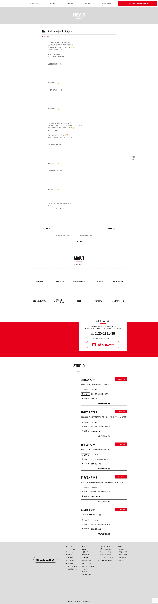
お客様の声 (69, 4)
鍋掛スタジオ (122, 557)
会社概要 (70, 557)
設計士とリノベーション (88, 566)
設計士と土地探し (86, 563)
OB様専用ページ (72, 569)
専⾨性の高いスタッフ (105, 555)
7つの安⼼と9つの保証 (106, 560)
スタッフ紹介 (86, 4)
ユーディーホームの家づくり (106, 546)
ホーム (70, 546)
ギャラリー (84, 549)
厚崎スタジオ (122, 549)
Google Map (121, 379)
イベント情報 (71, 549)
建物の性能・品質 (86, 560)
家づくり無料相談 (72, 566)
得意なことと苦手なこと (106, 549)
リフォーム (84, 569)
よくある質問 (85, 557)
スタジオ (120, 546)
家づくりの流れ (86, 555)
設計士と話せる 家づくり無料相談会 (138, 4)
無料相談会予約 (106, 344)
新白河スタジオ (123, 555)
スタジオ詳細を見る (104, 403)
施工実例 (53, 4)
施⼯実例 (84, 546)
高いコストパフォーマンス (106, 557)
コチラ (60, 50)
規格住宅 (84, 572)
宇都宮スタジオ (123, 552)
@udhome (51, 206)
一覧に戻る (79, 241)
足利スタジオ (122, 560)
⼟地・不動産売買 (86, 575)
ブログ (70, 555)
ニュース (70, 552)
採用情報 (70, 563)
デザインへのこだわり (105, 552)
